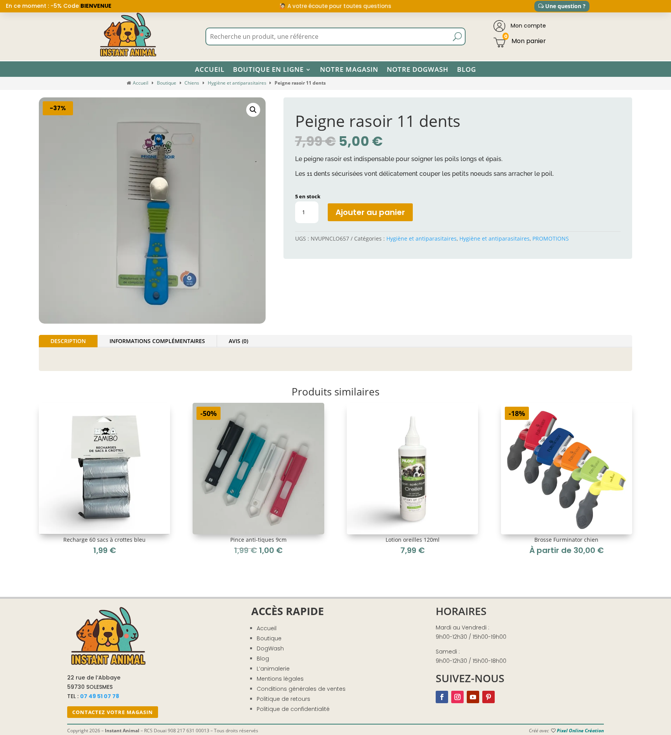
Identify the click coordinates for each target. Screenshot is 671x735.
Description (68, 341)
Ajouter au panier (370, 212)
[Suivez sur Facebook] (442, 697)
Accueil (209, 69)
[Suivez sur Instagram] (457, 697)
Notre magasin (349, 69)
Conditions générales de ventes (301, 689)
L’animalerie (273, 669)
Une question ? (565, 6)
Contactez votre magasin (112, 712)
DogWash (270, 648)
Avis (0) (238, 341)
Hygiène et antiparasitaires (237, 83)
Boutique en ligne (268, 69)
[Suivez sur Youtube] (473, 697)
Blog (466, 69)
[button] (253, 110)
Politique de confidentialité (293, 709)
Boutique (166, 83)
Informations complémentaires (157, 341)
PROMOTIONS (550, 238)
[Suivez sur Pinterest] (488, 697)
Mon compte (527, 25)
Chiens (191, 83)
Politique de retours (283, 699)
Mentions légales (280, 679)
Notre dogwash (417, 69)
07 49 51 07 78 (99, 696)
